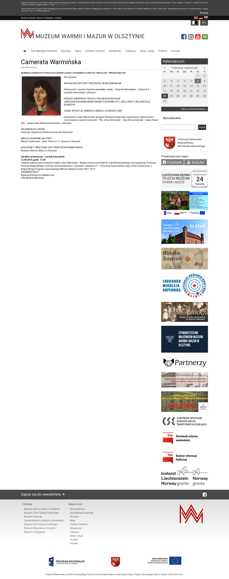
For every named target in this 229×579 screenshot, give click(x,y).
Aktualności (115, 50)
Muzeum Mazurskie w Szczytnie (39, 528)
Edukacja (131, 50)
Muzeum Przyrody (33, 516)
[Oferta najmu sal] (184, 387)
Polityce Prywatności (61, 4)
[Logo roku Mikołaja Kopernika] (184, 297)
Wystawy (66, 50)
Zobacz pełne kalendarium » (193, 109)
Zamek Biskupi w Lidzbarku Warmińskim (44, 520)
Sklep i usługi (147, 50)
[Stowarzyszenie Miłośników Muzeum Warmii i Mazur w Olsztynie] (184, 352)
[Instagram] (191, 37)
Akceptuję (204, 13)
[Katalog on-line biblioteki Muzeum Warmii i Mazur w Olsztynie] (184, 411)
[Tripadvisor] (205, 36)
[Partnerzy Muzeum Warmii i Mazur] (184, 367)
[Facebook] (184, 36)
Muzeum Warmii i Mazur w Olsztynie (37, 18)
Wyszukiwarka (172, 118)
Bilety (78, 50)
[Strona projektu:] (184, 321)
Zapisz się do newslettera (41, 494)
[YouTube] (198, 37)
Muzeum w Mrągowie (34, 532)
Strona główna (77, 509)
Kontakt (175, 50)
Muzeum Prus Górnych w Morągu (40, 524)
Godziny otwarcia (95, 50)
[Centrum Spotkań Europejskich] (184, 426)
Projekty (162, 50)
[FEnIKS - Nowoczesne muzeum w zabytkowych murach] (184, 215)
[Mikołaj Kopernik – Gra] (184, 268)
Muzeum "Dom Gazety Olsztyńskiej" (41, 513)
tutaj (51, 11)
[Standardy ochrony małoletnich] (184, 445)
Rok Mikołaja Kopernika (44, 50)
